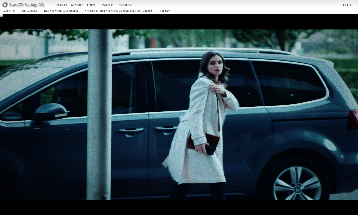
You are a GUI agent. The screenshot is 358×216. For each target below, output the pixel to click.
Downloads (106, 4)
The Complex (29, 10)
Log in (347, 4)
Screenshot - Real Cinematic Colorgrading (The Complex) (119, 10)
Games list (60, 4)
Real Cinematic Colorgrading (61, 10)
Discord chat (124, 4)
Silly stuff (77, 4)
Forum (91, 4)
